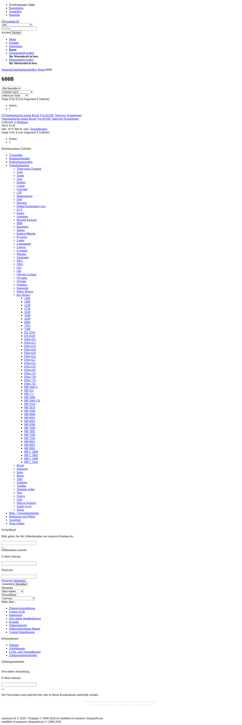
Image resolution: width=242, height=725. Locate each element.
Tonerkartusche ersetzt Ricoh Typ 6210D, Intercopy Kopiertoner (40, 118)
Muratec (21, 254)
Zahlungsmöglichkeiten (23, 655)
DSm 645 (30, 369)
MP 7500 (29, 434)
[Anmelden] (3, 689)
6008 (27, 322)
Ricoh (20, 465)
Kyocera (22, 237)
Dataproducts (25, 196)
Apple (20, 175)
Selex (20, 472)
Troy (19, 492)
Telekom (22, 482)
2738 (27, 308)
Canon (21, 185)
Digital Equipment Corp (31, 206)
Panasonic (23, 288)
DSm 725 (30, 373)
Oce (19, 267)
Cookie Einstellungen (22, 632)
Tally (20, 479)
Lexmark (22, 250)
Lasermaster (24, 243)
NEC (20, 260)
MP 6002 (29, 421)
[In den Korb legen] (3, 547)
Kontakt (14, 42)
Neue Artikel (16, 523)
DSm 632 (30, 363)
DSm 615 (30, 342)
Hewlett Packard (26, 219)
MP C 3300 (31, 458)
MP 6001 (29, 417)
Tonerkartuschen (19, 165)
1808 (27, 301)
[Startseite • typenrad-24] (10, 21)
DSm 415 (30, 339)
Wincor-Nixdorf (26, 502)
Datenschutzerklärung (22, 608)
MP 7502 (29, 438)
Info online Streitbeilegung (25, 618)
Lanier (20, 240)
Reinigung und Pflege (22, 516)
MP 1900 (29, 397)
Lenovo (21, 247)
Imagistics (23, 226)
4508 (27, 318)
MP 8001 (29, 441)
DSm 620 (30, 352)
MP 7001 (29, 431)
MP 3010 (29, 407)
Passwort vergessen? (14, 580)
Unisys (21, 496)
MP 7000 (29, 427)
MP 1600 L (31, 387)
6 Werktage (21, 122)
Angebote (15, 520)
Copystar (22, 189)
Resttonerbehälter (19, 158)
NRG (20, 264)
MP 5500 (29, 410)
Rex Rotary (23, 294)
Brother (21, 182)
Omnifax (22, 284)
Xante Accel (24, 506)
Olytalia (21, 281)
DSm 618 (30, 349)
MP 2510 (29, 404)
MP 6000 (29, 414)
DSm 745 (30, 383)
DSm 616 (30, 346)
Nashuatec (23, 257)
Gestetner (22, 216)
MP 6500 (29, 424)
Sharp (20, 475)
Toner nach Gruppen (29, 168)
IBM (19, 223)
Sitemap (14, 645)
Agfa (20, 172)
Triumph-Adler (26, 489)
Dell (19, 199)
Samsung (22, 468)
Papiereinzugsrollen (21, 161)
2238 (27, 305)
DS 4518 (29, 335)
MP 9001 (29, 445)
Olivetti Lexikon (26, 274)
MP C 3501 (31, 462)
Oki (19, 271)
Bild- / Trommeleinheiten (24, 513)
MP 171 (29, 393)
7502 (27, 325)
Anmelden (21, 584)
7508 (27, 329)
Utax (19, 499)
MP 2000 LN (32, 400)
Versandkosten (38, 129)
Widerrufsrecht (18, 625)
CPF (19, 192)
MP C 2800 (31, 451)
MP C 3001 (31, 455)
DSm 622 (30, 356)
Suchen (16, 32)
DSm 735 (30, 380)
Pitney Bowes (25, 291)
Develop (22, 202)
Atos (19, 179)
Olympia (22, 277)
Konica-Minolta (26, 233)
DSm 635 (30, 366)
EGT (20, 209)
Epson (20, 213)
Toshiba (21, 485)
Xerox (20, 509)
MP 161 (29, 390)
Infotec (21, 230)
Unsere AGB (17, 611)
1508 (27, 298)
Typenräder (16, 155)
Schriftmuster (17, 648)
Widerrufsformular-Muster (24, 628)
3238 (27, 312)
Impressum (15, 46)
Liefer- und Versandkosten (25, 651)
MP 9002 (29, 448)
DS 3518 (29, 332)
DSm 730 (30, 376)
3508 (27, 315)
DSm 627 (30, 359)
